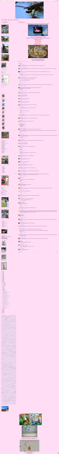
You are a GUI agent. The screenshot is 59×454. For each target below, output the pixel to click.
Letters (3, 362)
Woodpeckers (6, 401)
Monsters (12, 366)
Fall (4, 342)
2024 (2, 273)
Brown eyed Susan (7, 327)
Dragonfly (12, 339)
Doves (5, 339)
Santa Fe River (12, 384)
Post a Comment (20, 251)
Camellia (10, 328)
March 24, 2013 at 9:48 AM (23, 85)
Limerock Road (13, 362)
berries (15, 321)
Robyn (20, 218)
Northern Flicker (9, 369)
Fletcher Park (13, 343)
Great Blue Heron (9, 350)
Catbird (15, 330)
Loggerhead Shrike (3, 363)
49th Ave (13, 315)
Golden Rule (2, 349)
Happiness (7, 353)
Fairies (2, 342)
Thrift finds (15, 392)
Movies (2, 368)
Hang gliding (5, 353)
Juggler (15, 359)
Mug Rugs (5, 368)
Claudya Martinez (21, 248)
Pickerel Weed (9, 374)
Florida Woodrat (11, 345)
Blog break (4, 324)
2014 (2, 281)
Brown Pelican (10, 327)
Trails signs (4, 393)
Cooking (11, 334)
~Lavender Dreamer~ (4, 72)
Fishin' (7, 343)
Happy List (11, 353)
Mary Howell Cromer (22, 237)
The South (11, 392)
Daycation (3, 337)
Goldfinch (6, 349)
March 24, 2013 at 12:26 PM (23, 99)
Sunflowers (8, 390)
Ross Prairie (14, 383)
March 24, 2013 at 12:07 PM (23, 93)
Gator (13, 347)
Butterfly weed (2, 328)
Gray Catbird (7, 350)
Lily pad (9, 362)
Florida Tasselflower (4, 345)
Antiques (11, 318)
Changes (6, 331)
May (3, 288)
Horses (6, 356)
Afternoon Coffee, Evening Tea (5, 148)
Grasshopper (2, 350)
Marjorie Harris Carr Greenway (13, 365)
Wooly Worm (14, 401)
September (4, 285)
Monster (10, 366)
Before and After (7, 321)
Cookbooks (8, 334)
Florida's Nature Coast (14, 345)
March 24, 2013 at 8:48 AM (23, 66)
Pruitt (2, 377)
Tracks (2, 393)
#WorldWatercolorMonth (5, 315)
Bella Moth (9, 321)
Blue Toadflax (13, 325)
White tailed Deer (9, 398)
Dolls (10, 338)
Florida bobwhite (9, 344)
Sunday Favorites (6, 390)
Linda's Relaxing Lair (4, 144)
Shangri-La (8, 386)
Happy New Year (13, 353)
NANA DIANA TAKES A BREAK (5, 226)
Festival (3, 343)
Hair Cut (6, 352)
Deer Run (13, 337)
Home (38, 252)
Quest (13, 377)
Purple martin (8, 377)
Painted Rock (4, 372)
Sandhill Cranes (8, 384)
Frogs (4, 347)
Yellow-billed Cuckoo (13, 403)
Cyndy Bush (21, 183)
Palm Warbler (12, 372)
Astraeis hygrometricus (8, 319)
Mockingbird (5, 366)
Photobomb (2, 374)
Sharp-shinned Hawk (14, 386)
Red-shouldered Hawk (13, 380)
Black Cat (4, 322)
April (3, 289)
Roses (12, 383)
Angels (8, 318)
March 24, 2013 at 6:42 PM (23, 159)
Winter (5, 400)
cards (4, 330)
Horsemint (4, 356)
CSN (8, 336)
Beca (20, 194)
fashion (15, 342)
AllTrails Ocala (3, 192)
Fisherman (6, 343)
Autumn (11, 319)
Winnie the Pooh (2, 400)
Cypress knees (10, 336)
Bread (1, 327)
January (3, 308)
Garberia (10, 347)
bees (4, 321)
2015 (2, 280)
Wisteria (6, 400)
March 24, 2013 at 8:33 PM (23, 171)
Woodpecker (4, 401)
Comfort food (10, 333)
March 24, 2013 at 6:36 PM (23, 153)
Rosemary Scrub (10, 383)
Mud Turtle (4, 368)
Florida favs (15, 344)
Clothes (3, 333)
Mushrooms (14, 368)
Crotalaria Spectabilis (4, 336)
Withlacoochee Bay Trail (10, 400)
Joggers (3, 359)
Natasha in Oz (21, 145)
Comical (12, 333)
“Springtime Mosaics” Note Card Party (6, 295)
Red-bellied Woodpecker (3, 380)
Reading (10, 378)
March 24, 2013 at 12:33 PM (23, 105)
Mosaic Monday (7, 367)
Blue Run (4, 325)
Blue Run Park (6, 325)
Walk (5, 396)
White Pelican (4, 398)
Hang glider (2, 353)
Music (15, 368)
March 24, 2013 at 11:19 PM (23, 200)
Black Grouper (14, 322)
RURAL (20, 190)
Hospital (13, 356)
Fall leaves (5, 342)
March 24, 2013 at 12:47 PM (23, 108)
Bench (14, 321)
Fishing (8, 343)
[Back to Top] (58, 453)
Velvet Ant (14, 395)
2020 (2, 276)
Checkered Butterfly (8, 331)
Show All (15, 173)
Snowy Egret (13, 387)
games (8, 347)
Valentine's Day (4, 395)
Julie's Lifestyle (3, 118)
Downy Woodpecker (7, 339)
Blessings (2, 324)
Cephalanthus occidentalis (3, 331)
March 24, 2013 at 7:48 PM (23, 165)
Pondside (21, 117)
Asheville (6, 319)
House (14, 356)
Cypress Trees (12, 336)
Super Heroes (14, 390)
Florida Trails (3, 188)
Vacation (2, 395)
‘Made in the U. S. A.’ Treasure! (5, 299)
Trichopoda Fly (15, 393)
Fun (6, 347)
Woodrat (8, 401)
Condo (6, 334)
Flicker (14, 343)
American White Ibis (6, 318)
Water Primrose (2, 397)
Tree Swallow (11, 393)
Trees (13, 393)
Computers (2, 334)
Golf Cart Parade (9, 349)
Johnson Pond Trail (9, 359)
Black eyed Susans (11, 322)
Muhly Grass (7, 368)
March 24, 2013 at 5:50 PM (23, 150)
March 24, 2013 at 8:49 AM (23, 69)
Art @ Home (3, 169)
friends (15, 346)
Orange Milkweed (10, 371)
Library (5, 362)
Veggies (12, 395)
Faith (3, 342)
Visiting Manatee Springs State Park (5, 296)
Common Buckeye (14, 333)
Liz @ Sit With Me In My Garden (23, 142)
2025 (2, 272)
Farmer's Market (13, 342)
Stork (12, 389)
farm (11, 342)
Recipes (12, 378)
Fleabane (10, 343)
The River (3, 94)
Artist (3, 319)
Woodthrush (11, 401)
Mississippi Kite (2, 366)
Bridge (2, 327)
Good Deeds (14, 349)
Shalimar (4, 386)
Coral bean (14, 334)
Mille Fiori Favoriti (4, 103)
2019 (2, 277)
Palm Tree (10, 372)
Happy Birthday (9, 353)
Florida (3, 344)
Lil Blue (8, 362)
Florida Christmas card (12, 344)
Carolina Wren (10, 330)
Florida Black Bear (6, 344)
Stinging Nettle (11, 389)
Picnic (12, 374)
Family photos (9, 342)
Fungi (7, 347)
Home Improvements (12, 355)
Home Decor (9, 355)
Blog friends (8, 324)
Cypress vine (15, 336)
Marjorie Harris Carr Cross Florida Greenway (7, 365)
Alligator (4, 316)
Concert (4, 334)
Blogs (10, 324)
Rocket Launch (5, 383)
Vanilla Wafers (7, 395)
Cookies (9, 334)
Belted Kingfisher (12, 321)
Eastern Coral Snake (8, 340)
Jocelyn (20, 197)
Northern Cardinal (6, 369)
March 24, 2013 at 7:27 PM (23, 162)
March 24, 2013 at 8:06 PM (23, 168)
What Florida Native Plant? (4, 191)
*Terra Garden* (3, 122)
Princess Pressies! (4, 300)
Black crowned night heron (7, 322)
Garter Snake (12, 347)
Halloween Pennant (12, 352)
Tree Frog (9, 393)
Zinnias (4, 404)
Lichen (6, 362)
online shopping (6, 371)
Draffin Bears (21, 177)
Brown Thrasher (13, 327)
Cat (14, 330)
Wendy (15, 397)
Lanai (15, 361)
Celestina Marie (21, 228)
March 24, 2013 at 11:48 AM (23, 90)
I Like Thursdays (6, 358)
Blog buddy (6, 324)
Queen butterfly (11, 377)
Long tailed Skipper (9, 363)
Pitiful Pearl (15, 375)
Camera (11, 328)
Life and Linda (3, 152)
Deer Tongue (15, 337)
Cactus (8, 328)
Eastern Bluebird (4, 340)
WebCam (8, 397)
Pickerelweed (11, 374)
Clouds (4, 333)
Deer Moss (11, 337)
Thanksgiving (7, 392)
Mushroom (12, 368)
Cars (11, 330)
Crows (7, 336)
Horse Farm (2, 356)
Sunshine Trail (12, 390)
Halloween (10, 352)
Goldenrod (4, 349)
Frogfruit (3, 347)
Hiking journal (6, 354)
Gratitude (4, 350)
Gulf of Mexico (4, 352)
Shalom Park (6, 386)
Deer (8, 337)
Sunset (10, 390)
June (3, 287)
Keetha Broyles (21, 134)
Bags (15, 319)
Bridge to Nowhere (5, 327)
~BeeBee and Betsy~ (4, 291)
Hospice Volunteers (10, 356)
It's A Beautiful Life (4, 126)
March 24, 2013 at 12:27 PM (23, 102)
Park (5, 373)
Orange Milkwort (13, 371)
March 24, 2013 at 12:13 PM (23, 96)
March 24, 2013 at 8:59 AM (23, 72)
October (3, 284)
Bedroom (2, 321)
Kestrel (6, 360)
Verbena (15, 395)
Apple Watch (15, 318)
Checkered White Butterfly (12, 331)
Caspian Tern (13, 330)
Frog (1, 347)
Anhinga (9, 318)
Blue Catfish (13, 324)
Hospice (8, 356)
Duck (13, 339)
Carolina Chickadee (6, 330)
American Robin (2, 318)
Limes (15, 362)
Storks (13, 389)
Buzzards (6, 328)
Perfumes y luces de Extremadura (5, 143)
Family (7, 342)
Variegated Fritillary (10, 395)
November (4, 283)
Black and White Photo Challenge (5, 303)
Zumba (5, 404)
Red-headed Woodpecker (8, 380)
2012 (2, 309)
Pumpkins (4, 377)
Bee (3, 321)
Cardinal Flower (2, 330)
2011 (2, 310)
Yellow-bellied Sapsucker (10, 403)
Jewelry (2, 359)
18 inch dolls (8, 315)
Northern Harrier (13, 369)
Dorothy (20, 120)
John (4, 359)
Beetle (5, 321)
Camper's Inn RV (15, 328)
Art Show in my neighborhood (5, 304)
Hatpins (15, 353)
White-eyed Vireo (12, 398)
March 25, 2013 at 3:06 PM (23, 232)
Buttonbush (5, 328)
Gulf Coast (14, 351)
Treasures (8, 393)
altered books (8, 316)
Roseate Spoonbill (7, 383)
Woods (9, 401)
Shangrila (10, 386)
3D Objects (12, 315)
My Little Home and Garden (22, 128)
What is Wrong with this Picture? (5, 292)
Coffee (7, 333)
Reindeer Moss (8, 381)
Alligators (6, 316)
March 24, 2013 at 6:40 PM (23, 156)
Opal (7, 371)
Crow (6, 336)
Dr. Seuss (10, 339)
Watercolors (5, 397)
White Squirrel (6, 398)
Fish (4, 343)
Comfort (8, 333)
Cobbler (5, 333)
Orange (8, 371)
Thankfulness (5, 392)
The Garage (10, 392)
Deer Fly (10, 337)
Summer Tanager (2, 390)
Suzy (20, 240)
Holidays (2, 355)
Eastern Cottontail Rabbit (12, 340)
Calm (9, 328)
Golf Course (12, 349)
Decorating (7, 337)
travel (6, 393)
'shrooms (2, 315)
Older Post (56, 252)
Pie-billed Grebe (15, 374)
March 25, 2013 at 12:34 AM (23, 208)
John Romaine (6, 359)
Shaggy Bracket (2, 386)
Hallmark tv (8, 352)
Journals (14, 359)
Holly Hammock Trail (5, 355)
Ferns (1, 343)
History (13, 354)
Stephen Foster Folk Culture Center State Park (6, 389)
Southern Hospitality (4, 222)
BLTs (11, 324)
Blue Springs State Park (10, 325)
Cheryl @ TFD (21, 139)
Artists (4, 319)
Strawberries (15, 389)
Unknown (21, 123)
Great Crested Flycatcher (13, 350)
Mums (10, 368)
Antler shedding (13, 318)
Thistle (12, 392)
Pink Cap (6, 375)
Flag (9, 343)
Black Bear (2, 322)
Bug (15, 327)
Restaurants (15, 381)
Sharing (11, 386)
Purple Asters (6, 377)
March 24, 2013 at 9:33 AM (23, 82)
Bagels (14, 319)
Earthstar (2, 340)
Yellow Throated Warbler (6, 403)
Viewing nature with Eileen (4, 99)
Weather (7, 397)
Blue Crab (14, 324)
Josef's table (12, 359)
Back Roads (13, 319)
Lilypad (11, 362)
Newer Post (19, 252)
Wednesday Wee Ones (12, 397)
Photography (4, 374)
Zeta (3, 404)
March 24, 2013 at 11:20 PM (23, 205)
